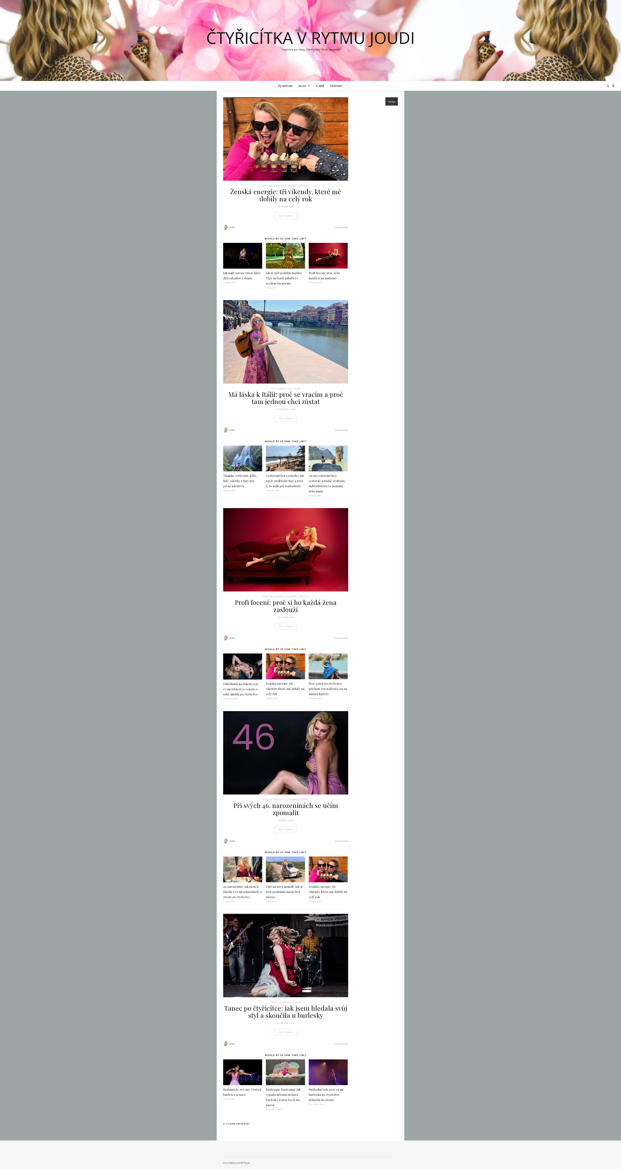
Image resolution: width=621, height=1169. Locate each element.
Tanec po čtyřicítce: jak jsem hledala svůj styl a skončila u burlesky (285, 1011)
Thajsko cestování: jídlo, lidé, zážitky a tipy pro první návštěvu (240, 481)
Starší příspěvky (238, 1123)
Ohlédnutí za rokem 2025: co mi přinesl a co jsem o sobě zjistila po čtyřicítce (241, 689)
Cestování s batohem (285, 388)
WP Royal (245, 1162)
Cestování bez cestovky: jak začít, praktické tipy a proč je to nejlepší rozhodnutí (285, 481)
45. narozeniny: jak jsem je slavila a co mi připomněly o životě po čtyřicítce (242, 892)
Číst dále (285, 215)
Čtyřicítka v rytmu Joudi (310, 37)
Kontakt (336, 85)
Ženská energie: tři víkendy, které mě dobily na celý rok (285, 195)
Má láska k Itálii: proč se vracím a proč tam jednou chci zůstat (285, 398)
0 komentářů (341, 227)
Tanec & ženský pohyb (285, 1002)
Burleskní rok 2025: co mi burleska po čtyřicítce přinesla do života (326, 1095)
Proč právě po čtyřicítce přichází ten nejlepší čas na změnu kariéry (328, 689)
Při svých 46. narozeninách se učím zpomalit (285, 809)
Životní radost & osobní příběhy (286, 185)
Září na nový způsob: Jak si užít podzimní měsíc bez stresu (284, 892)
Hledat (391, 101)
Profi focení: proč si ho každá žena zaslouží (286, 606)
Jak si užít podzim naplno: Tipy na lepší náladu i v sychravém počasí (284, 278)
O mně (320, 85)
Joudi (232, 227)
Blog (302, 85)
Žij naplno (285, 85)
